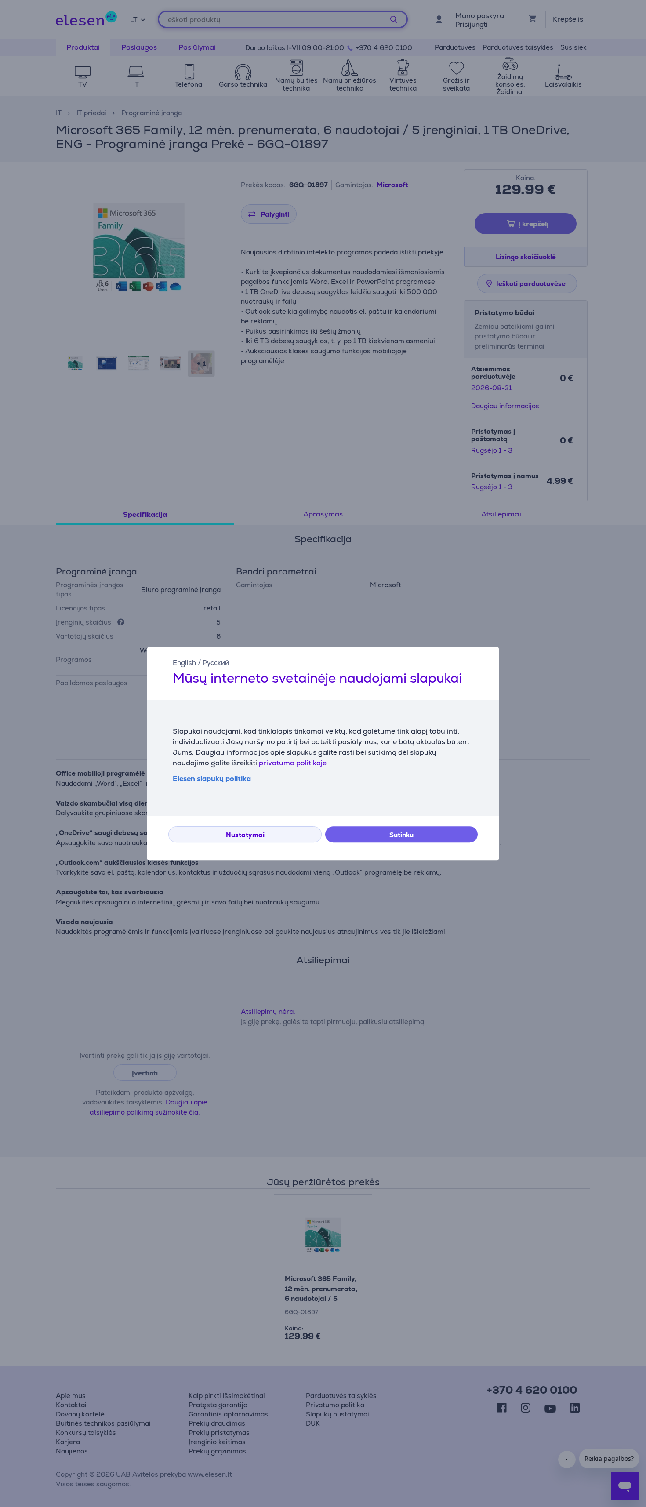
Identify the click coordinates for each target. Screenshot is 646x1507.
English (184, 662)
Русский (216, 662)
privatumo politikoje (293, 762)
